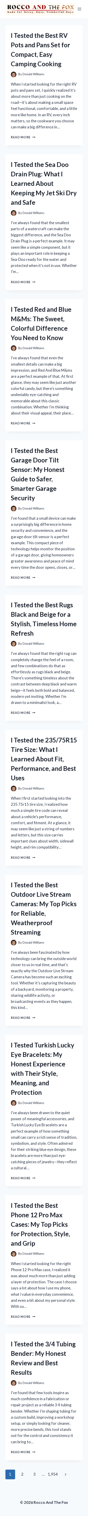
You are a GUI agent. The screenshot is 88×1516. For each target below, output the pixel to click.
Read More (23, 137)
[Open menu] (79, 8)
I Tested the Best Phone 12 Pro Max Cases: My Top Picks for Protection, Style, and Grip (40, 1224)
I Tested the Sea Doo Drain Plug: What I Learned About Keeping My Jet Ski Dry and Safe (44, 183)
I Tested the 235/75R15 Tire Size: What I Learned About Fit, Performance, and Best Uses (44, 759)
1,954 (53, 1474)
